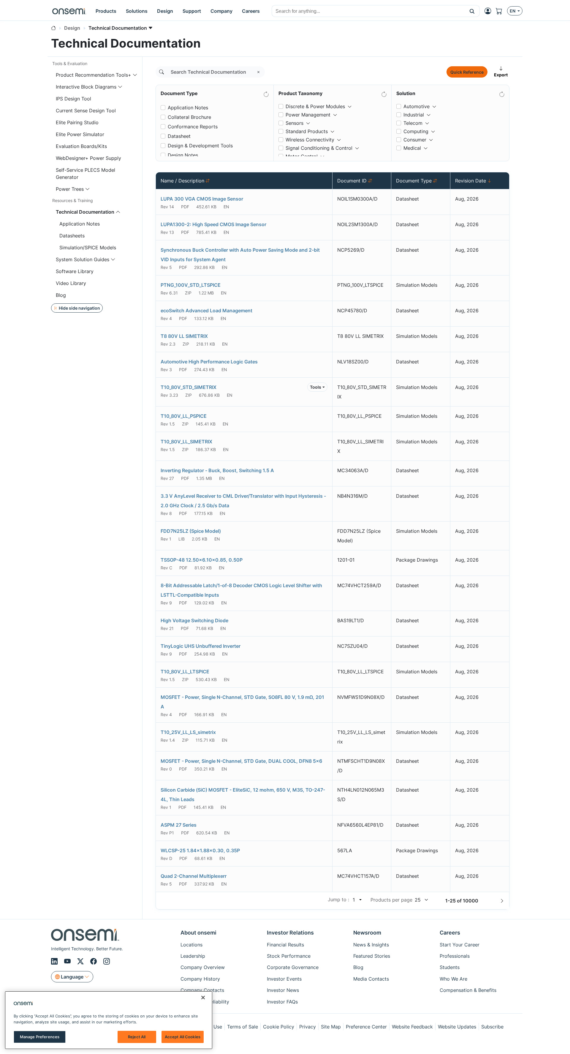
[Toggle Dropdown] (350, 104)
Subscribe (492, 1027)
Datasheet (179, 136)
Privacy (307, 1027)
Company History (200, 979)
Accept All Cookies (182, 1036)
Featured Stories (371, 956)
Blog (61, 295)
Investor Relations (290, 932)
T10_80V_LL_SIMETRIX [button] (186, 442)
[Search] (161, 72)
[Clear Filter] (266, 93)
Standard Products (307, 131)
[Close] (203, 997)
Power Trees (70, 189)
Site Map (331, 1027)
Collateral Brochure (189, 117)
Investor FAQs (282, 1002)
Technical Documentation (85, 212)
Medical (412, 148)
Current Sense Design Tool (86, 111)
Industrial (413, 115)
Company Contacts (202, 990)
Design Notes (183, 155)
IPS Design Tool (73, 99)
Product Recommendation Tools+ (93, 75)
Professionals (455, 956)
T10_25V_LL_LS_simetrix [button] (188, 732)
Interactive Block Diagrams (86, 87)
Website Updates (457, 1027)
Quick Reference (467, 72)
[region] (109, 1020)
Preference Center (366, 1027)
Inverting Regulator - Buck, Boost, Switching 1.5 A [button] (217, 470)
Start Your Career (459, 945)
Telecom (412, 123)
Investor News (283, 990)
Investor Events (284, 979)
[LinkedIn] (55, 961)
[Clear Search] (258, 72)
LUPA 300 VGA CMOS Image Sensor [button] (202, 199)
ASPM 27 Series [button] (179, 825)
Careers (450, 932)
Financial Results (285, 945)
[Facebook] (94, 961)
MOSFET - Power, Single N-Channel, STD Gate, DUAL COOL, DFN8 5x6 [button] (241, 761)
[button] (472, 11)
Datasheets (72, 236)
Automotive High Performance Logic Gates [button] (209, 362)
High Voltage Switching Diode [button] (194, 620)
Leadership (192, 956)
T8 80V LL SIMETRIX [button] (184, 336)
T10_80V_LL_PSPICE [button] (184, 416)
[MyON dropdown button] (489, 11)
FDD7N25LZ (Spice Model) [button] (191, 531)
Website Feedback (412, 1027)
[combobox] (368, 11)
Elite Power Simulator (80, 134)
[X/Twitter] (81, 961)
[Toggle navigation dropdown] (135, 74)
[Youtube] (68, 961)
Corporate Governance (293, 967)
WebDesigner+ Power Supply (88, 158)
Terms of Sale (242, 1027)
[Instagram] (106, 961)
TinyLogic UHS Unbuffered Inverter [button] (200, 646)
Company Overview (202, 967)
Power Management (308, 115)
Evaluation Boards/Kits (81, 146)
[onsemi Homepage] (69, 11)
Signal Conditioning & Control (319, 148)
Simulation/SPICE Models (87, 247)
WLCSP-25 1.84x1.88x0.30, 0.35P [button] (200, 850)
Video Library (71, 283)
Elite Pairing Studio (77, 122)
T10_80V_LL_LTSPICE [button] (185, 672)
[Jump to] (359, 900)
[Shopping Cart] (501, 11)
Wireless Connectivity (310, 140)
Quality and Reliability (204, 1002)
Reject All (136, 1036)
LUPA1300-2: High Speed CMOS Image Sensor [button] (213, 224)
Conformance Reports (193, 127)
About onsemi (198, 932)
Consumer (414, 140)
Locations (191, 945)
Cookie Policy (278, 1027)
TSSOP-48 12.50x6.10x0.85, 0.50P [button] (202, 560)
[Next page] (502, 901)
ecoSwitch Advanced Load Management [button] (206, 310)
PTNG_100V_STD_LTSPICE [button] (191, 285)
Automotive (416, 106)
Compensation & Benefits (468, 990)
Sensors (294, 123)
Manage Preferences (39, 1036)
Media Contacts (371, 979)
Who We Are (453, 979)
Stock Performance (289, 956)
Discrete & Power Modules (315, 106)
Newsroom (367, 932)
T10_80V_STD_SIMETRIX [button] (188, 387)
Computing (415, 131)
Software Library (75, 271)
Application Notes (79, 224)
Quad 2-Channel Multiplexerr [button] (194, 876)
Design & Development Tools (200, 146)
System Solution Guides (82, 259)
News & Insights (371, 945)
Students (450, 967)
